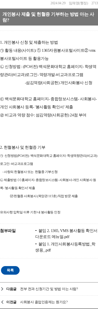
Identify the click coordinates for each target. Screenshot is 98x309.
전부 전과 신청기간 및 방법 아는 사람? (49, 289)
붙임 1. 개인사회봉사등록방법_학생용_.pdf (65, 247)
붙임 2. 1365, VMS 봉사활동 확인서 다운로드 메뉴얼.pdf (66, 233)
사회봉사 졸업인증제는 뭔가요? (43, 302)
